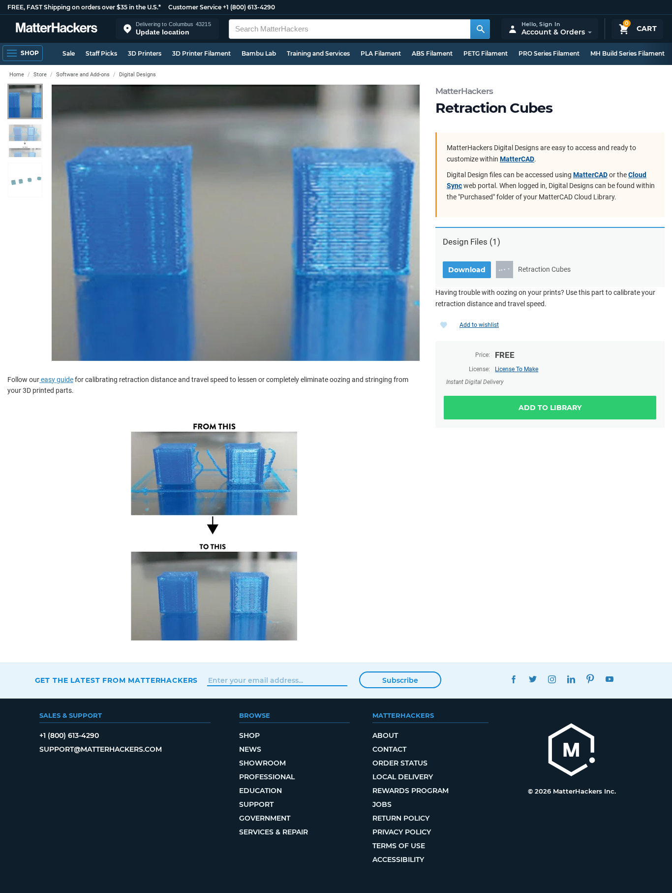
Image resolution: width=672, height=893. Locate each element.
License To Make (516, 369)
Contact (389, 749)
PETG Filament (485, 53)
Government (264, 818)
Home (16, 74)
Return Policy (400, 818)
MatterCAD (517, 159)
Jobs (382, 804)
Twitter (533, 679)
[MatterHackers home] (56, 28)
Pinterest (590, 679)
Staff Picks (101, 53)
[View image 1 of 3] (25, 101)
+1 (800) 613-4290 (249, 7)
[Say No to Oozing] (214, 528)
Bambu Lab (259, 53)
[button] (167, 28)
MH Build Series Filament (627, 53)
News (250, 749)
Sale (68, 53)
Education (260, 790)
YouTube (609, 679)
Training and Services (318, 53)
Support (256, 804)
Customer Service (194, 7)
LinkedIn (571, 679)
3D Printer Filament (201, 53)
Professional (267, 776)
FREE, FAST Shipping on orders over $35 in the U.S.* (84, 7)
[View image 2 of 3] (25, 141)
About (385, 735)
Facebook (513, 679)
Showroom (262, 763)
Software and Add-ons (83, 74)
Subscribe (400, 680)
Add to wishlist (479, 324)
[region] (236, 223)
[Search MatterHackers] (480, 29)
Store (40, 74)
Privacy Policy (401, 832)
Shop (249, 735)
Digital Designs (137, 74)
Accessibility (398, 859)
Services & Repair (273, 832)
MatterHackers (464, 91)
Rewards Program (410, 790)
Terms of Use (398, 845)
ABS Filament (432, 53)
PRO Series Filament (549, 53)
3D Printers (144, 53)
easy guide (56, 379)
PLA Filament (381, 53)
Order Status (400, 763)
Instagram (552, 679)
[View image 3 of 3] (25, 180)
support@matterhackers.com (100, 749)
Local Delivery (402, 776)
